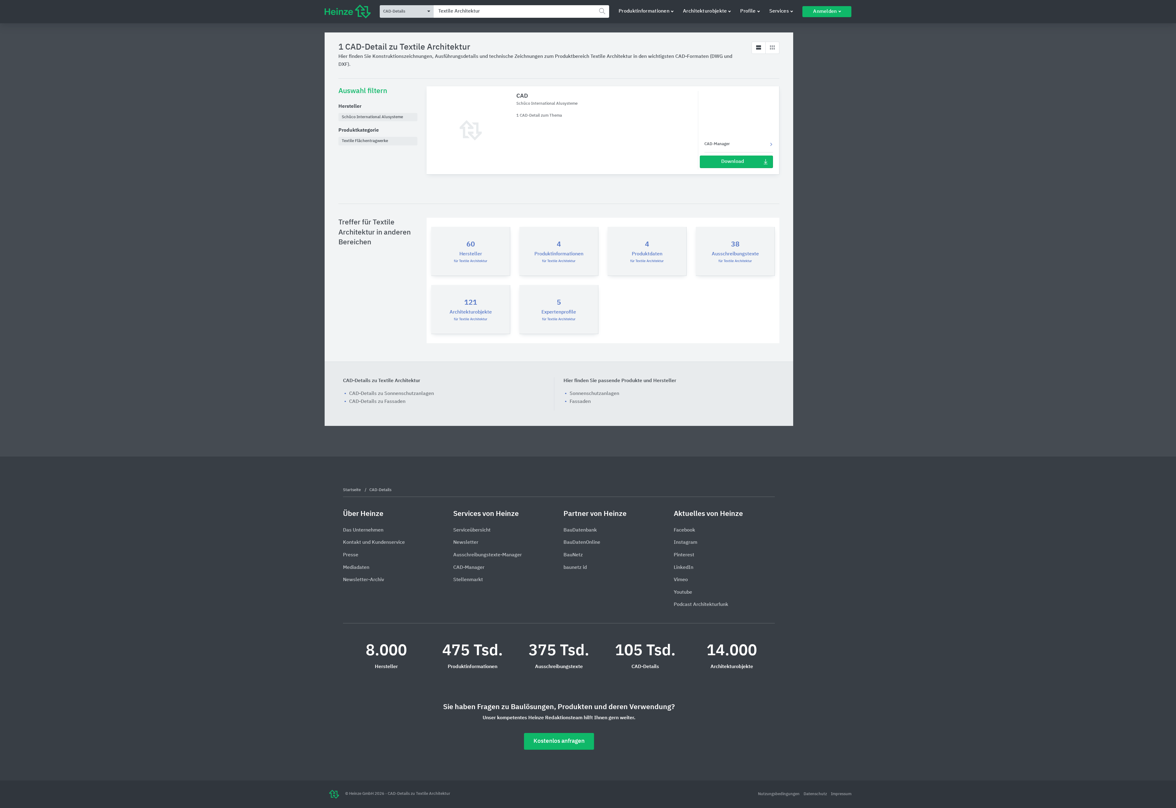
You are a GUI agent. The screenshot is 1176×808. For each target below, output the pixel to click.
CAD (522, 96)
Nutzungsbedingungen (779, 794)
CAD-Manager (717, 144)
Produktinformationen (644, 11)
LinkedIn (683, 567)
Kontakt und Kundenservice (374, 542)
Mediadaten (356, 567)
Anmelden (825, 11)
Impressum (841, 794)
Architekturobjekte (705, 11)
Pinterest (684, 555)
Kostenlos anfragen (559, 741)
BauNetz (573, 555)
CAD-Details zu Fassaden (377, 401)
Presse (350, 555)
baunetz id (575, 567)
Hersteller (349, 106)
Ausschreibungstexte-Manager (487, 555)
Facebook (684, 530)
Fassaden (580, 401)
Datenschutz (816, 794)
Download (732, 161)
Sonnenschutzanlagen (594, 393)
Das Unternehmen (363, 530)
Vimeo (681, 579)
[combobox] (521, 11)
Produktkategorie (358, 130)
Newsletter (465, 542)
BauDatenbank (580, 530)
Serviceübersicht (472, 530)
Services (779, 11)
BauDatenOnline (582, 542)
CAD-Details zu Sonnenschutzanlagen (391, 393)
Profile (748, 11)
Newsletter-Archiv (363, 579)
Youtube (683, 592)
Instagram (685, 542)
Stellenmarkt (468, 579)
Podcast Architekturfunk (701, 604)
